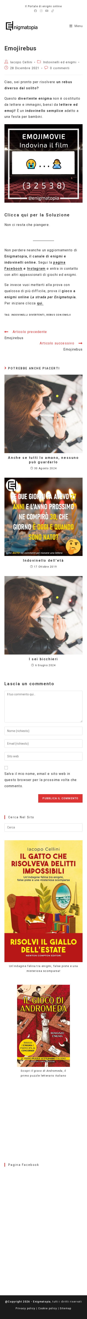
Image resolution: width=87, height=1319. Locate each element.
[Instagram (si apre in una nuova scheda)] (41, 11)
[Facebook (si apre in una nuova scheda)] (35, 11)
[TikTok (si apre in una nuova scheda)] (52, 11)
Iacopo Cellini (21, 62)
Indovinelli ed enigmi (59, 62)
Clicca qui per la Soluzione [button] (37, 214)
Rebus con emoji (58, 315)
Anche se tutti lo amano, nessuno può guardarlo (43, 460)
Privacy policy (25, 1308)
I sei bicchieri (43, 659)
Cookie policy (47, 1308)
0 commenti (59, 68)
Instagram (36, 269)
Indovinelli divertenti (28, 315)
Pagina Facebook (23, 1164)
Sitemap (65, 1308)
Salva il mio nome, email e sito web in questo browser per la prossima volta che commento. (40, 780)
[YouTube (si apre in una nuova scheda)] (47, 11)
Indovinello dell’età (43, 560)
